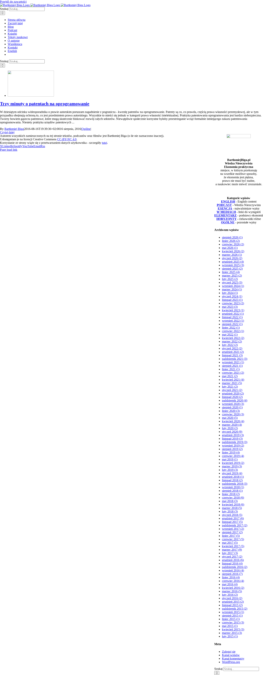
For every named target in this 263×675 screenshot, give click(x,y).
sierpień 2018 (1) (232, 490)
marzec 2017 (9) (232, 549)
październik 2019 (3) (234, 442)
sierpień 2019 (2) (232, 449)
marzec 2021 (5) (232, 383)
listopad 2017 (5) (232, 522)
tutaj (104, 142)
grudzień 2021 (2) (233, 351)
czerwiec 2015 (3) (233, 622)
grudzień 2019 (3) (233, 435)
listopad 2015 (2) (232, 605)
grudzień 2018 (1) (233, 476)
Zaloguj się (228, 651)
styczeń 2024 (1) (232, 296)
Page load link (8, 149)
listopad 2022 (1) (232, 317)
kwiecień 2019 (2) (233, 463)
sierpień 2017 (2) (232, 532)
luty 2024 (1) (230, 293)
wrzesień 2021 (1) (233, 362)
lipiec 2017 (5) (231, 535)
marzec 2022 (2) (232, 341)
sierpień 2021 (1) (232, 365)
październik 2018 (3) (234, 483)
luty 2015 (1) (230, 636)
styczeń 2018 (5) (232, 515)
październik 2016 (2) (234, 567)
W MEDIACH (226, 212)
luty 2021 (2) (230, 386)
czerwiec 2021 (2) (233, 372)
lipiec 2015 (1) (231, 619)
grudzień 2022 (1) (233, 313)
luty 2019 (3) (230, 469)
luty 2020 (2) (230, 428)
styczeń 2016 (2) (232, 598)
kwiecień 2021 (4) (233, 379)
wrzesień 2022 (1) (233, 320)
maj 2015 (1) (230, 626)
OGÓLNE (228, 222)
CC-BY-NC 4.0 (66, 139)
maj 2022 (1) (230, 334)
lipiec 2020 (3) (231, 410)
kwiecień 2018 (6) (233, 504)
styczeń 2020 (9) (232, 431)
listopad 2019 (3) (232, 438)
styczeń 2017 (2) (232, 556)
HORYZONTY (226, 219)
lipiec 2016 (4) (231, 577)
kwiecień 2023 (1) (233, 310)
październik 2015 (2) (234, 608)
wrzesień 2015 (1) (233, 612)
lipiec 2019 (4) (231, 452)
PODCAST (224, 205)
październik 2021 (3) (234, 358)
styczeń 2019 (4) (232, 473)
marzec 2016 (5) (232, 591)
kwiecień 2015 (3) (233, 629)
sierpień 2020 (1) (232, 407)
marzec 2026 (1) (232, 254)
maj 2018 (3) (230, 501)
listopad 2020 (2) (232, 397)
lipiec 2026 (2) (231, 240)
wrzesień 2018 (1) (233, 487)
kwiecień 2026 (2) (233, 251)
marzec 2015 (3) (232, 633)
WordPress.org (231, 662)
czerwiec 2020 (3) (233, 414)
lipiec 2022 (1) (231, 327)
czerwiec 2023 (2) (233, 303)
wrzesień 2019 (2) (233, 445)
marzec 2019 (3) (232, 466)
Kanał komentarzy (233, 658)
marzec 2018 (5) (232, 508)
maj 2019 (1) (230, 459)
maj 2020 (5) (230, 417)
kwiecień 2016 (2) (233, 587)
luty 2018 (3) (230, 511)
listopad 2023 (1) (232, 299)
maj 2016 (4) (230, 584)
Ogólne (85, 128)
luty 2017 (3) (230, 553)
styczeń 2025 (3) (232, 282)
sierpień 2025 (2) (232, 268)
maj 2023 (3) (230, 306)
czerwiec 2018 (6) (233, 497)
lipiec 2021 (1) (231, 369)
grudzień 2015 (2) (233, 601)
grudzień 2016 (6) (233, 560)
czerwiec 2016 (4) (233, 580)
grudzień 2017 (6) (233, 518)
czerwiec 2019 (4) (233, 456)
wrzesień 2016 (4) (233, 570)
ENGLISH (228, 201)
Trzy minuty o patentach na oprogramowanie (44, 103)
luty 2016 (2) (230, 594)
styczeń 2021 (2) (232, 390)
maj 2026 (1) (230, 247)
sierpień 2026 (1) (232, 237)
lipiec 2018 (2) (231, 494)
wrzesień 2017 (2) (233, 528)
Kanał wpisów (231, 655)
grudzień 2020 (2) (233, 393)
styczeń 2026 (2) (232, 258)
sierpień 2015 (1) (232, 615)
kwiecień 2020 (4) (233, 421)
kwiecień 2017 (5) (233, 546)
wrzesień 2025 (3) (233, 265)
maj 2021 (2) (230, 376)
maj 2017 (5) (230, 542)
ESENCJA (225, 208)
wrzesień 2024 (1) (233, 286)
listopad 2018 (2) (232, 480)
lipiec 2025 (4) (231, 272)
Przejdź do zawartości (13, 1)
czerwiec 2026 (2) (233, 244)
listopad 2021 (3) (232, 355)
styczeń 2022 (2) (232, 348)
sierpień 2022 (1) (232, 324)
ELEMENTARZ (225, 215)
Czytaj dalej (7, 132)
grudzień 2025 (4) (233, 261)
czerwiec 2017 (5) (233, 539)
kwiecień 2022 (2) (233, 338)
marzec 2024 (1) (232, 289)
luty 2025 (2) (230, 279)
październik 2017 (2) (234, 525)
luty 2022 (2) (230, 345)
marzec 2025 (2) (232, 275)
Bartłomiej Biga (14, 128)
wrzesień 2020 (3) (233, 404)
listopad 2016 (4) (232, 563)
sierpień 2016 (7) (232, 574)
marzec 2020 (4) (232, 424)
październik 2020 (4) (234, 400)
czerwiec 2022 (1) (233, 331)
